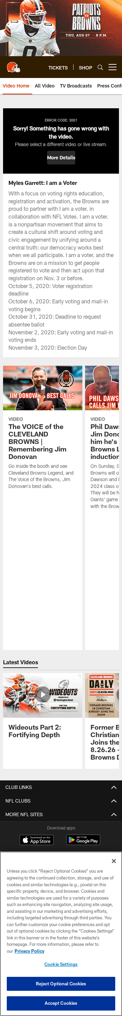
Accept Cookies (61, 1003)
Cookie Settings (61, 964)
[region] (61, 934)
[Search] (100, 67)
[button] (61, 157)
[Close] (113, 861)
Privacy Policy (29, 951)
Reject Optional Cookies (61, 983)
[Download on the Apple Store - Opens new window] (37, 840)
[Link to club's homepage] (13, 64)
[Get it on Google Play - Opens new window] (83, 843)
